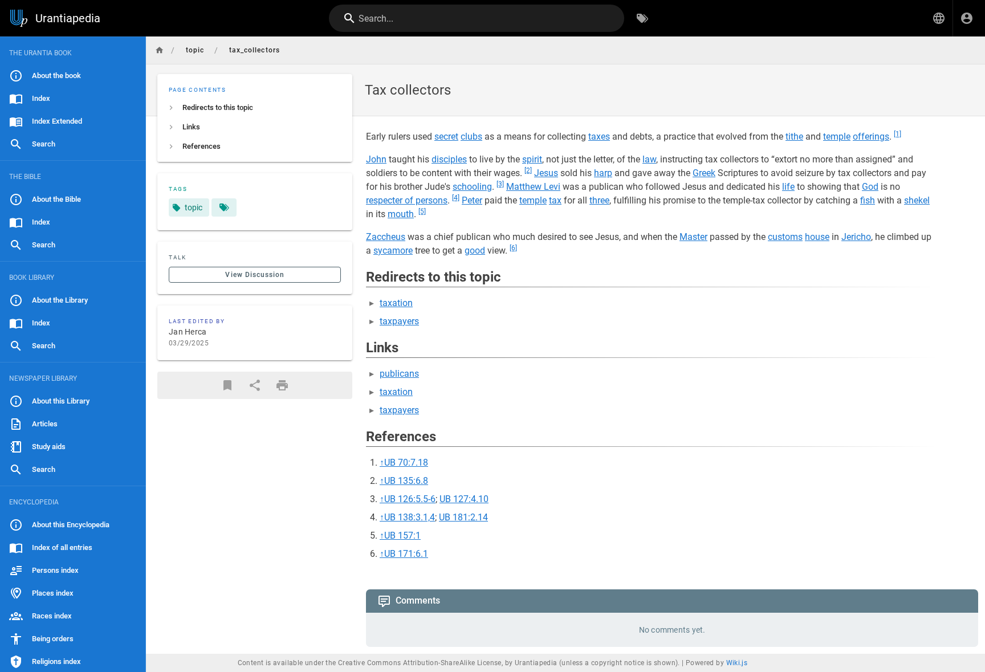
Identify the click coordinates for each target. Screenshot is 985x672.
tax (555, 200)
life (788, 186)
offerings (871, 136)
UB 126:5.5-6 (409, 499)
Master (693, 236)
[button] (939, 18)
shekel (917, 200)
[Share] (254, 385)
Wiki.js (737, 663)
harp (603, 173)
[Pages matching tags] (224, 207)
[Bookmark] (227, 385)
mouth (401, 214)
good (475, 250)
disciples (449, 159)
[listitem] (255, 107)
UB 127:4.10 (464, 499)
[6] (513, 248)
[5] (422, 211)
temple (836, 136)
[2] (528, 170)
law (649, 159)
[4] (455, 198)
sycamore (393, 250)
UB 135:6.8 (406, 480)
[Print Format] (282, 385)
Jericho (856, 236)
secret (446, 136)
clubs (471, 136)
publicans (399, 373)
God (870, 186)
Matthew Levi (533, 186)
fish (867, 200)
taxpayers (399, 321)
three (599, 200)
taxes (599, 136)
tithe (794, 136)
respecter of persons (406, 200)
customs (785, 236)
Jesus (546, 173)
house (817, 236)
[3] (500, 184)
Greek (704, 173)
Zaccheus (385, 236)
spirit (532, 159)
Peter (472, 200)
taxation (396, 303)
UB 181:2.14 (463, 517)
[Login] (966, 18)
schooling (472, 186)
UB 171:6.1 (406, 553)
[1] (897, 134)
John (376, 159)
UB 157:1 (402, 535)
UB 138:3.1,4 (409, 517)
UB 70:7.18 (406, 462)
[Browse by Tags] (642, 18)
